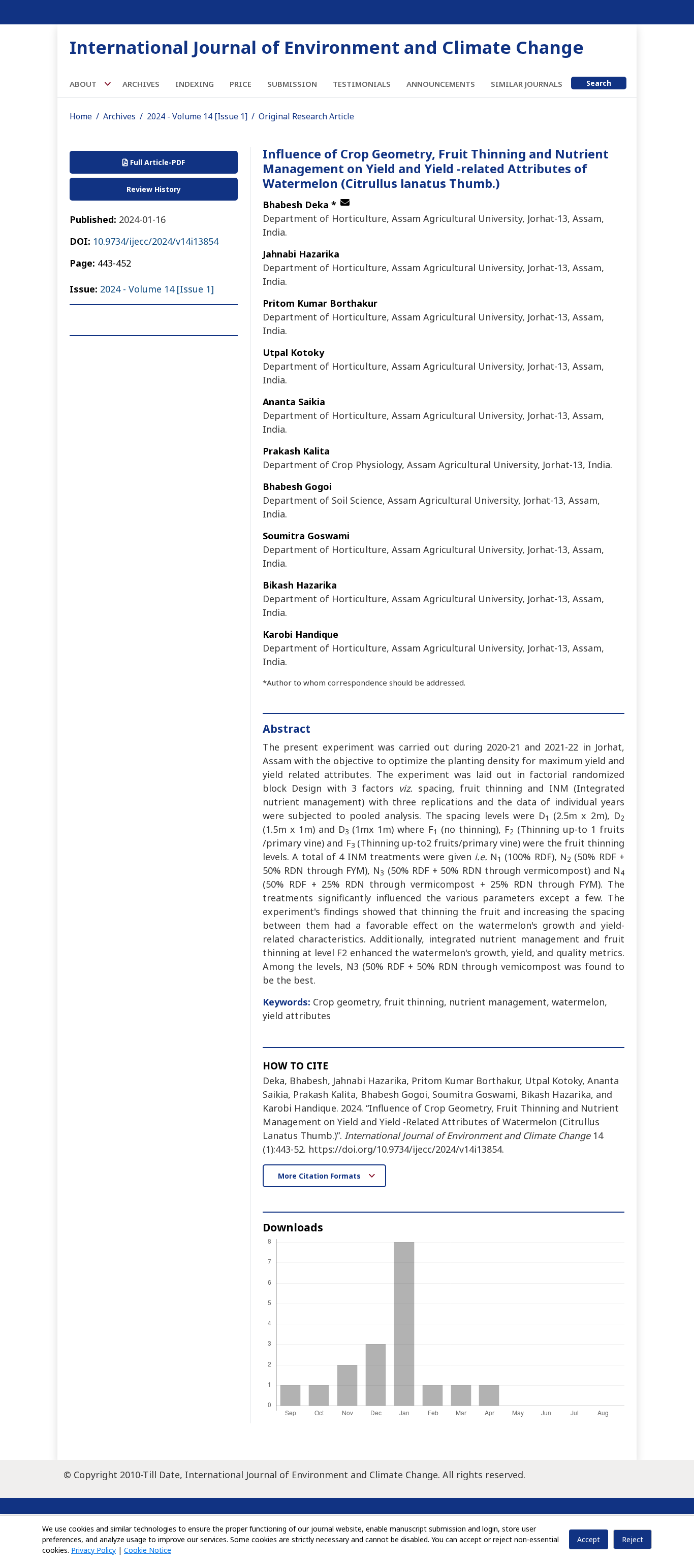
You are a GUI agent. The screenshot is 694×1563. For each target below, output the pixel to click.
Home (81, 116)
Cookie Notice (147, 1550)
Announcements (440, 84)
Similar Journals (526, 84)
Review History (154, 189)
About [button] (84, 84)
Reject (632, 1539)
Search (598, 83)
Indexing (194, 84)
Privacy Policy (93, 1550)
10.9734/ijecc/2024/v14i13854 (155, 241)
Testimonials (362, 84)
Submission (292, 84)
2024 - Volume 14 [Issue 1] (197, 116)
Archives (141, 84)
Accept (588, 1539)
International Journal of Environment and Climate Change (327, 47)
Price (240, 84)
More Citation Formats (320, 1176)
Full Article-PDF (156, 162)
